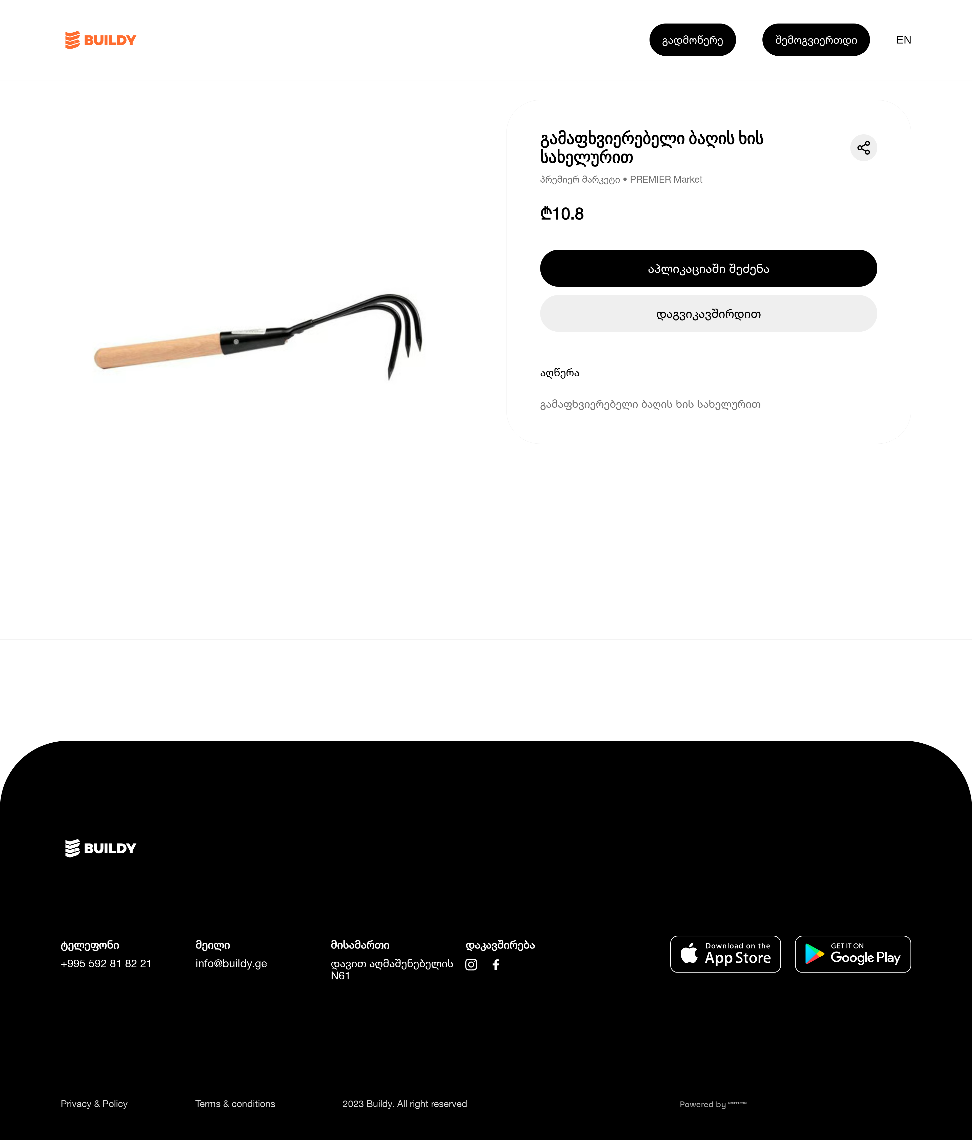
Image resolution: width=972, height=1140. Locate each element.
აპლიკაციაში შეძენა (709, 268)
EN (903, 40)
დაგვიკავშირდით (708, 313)
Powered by (704, 1104)
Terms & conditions (235, 1103)
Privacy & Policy (94, 1103)
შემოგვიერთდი (816, 39)
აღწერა (560, 372)
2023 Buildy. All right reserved (405, 1103)
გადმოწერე (692, 39)
